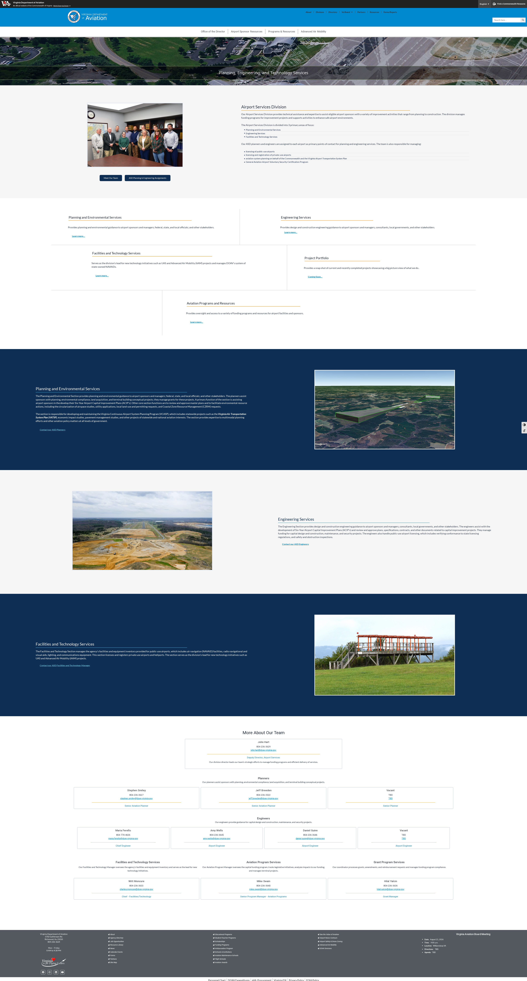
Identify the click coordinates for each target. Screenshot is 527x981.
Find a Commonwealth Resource (511, 4)
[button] (315, 277)
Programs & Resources (281, 31)
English (484, 4)
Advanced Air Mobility (313, 31)
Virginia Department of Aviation (28, 2)
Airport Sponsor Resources (246, 31)
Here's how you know (60, 6)
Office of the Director (213, 31)
